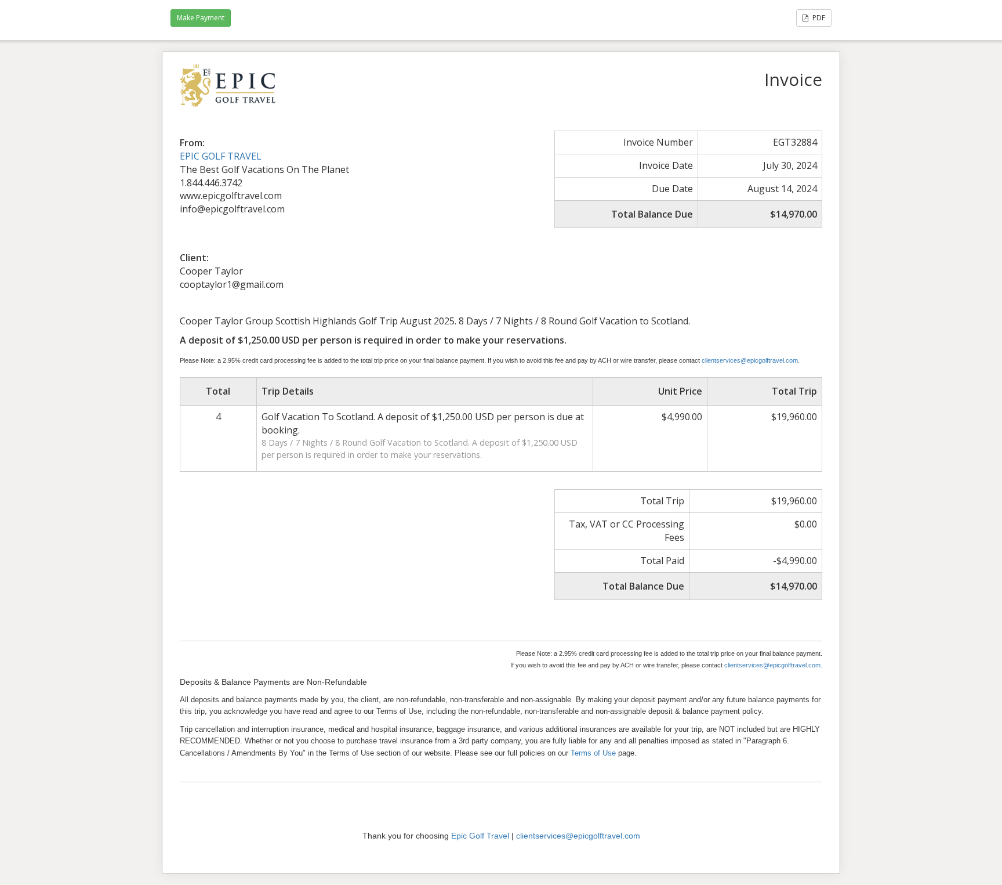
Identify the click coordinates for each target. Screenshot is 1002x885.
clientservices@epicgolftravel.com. (751, 360)
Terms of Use (593, 753)
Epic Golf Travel (480, 835)
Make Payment (200, 18)
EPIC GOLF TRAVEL (221, 156)
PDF (818, 18)
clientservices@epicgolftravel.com (578, 835)
